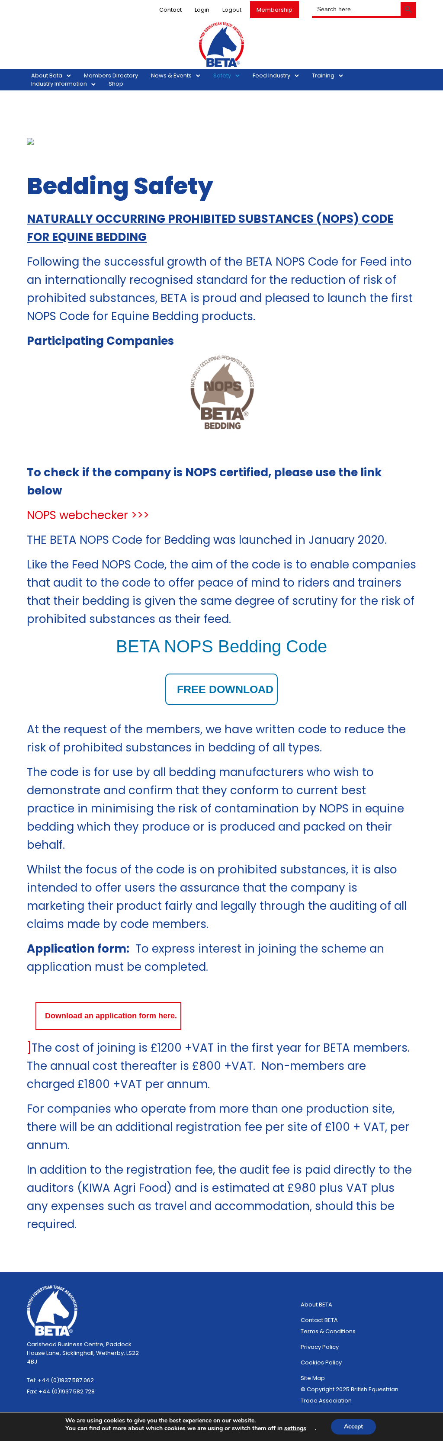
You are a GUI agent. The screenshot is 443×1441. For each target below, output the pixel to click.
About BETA (316, 1304)
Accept (353, 1426)
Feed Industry (271, 75)
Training (323, 75)
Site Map (313, 1378)
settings (295, 1428)
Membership (274, 10)
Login (202, 10)
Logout (231, 10)
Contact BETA (319, 1320)
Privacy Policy (320, 1347)
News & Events (171, 75)
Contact (170, 10)
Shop (116, 84)
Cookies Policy (321, 1362)
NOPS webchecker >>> (88, 515)
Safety (222, 75)
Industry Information (59, 84)
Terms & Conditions (328, 1331)
